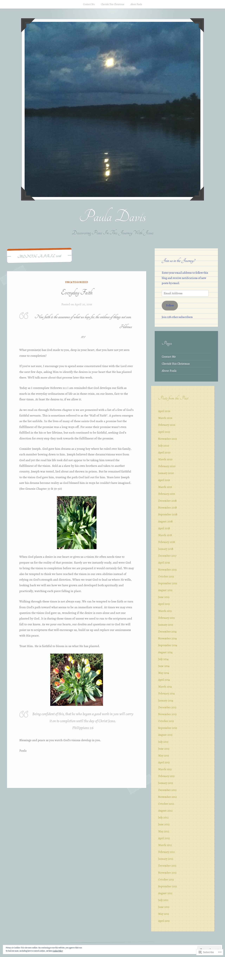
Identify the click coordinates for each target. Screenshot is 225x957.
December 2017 (167, 556)
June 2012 (164, 824)
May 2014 (163, 673)
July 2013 (163, 742)
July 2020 (163, 446)
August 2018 (165, 521)
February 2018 (166, 542)
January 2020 (166, 473)
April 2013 (164, 762)
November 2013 (167, 714)
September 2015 (167, 583)
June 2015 (163, 597)
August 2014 (165, 652)
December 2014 (167, 632)
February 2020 (166, 466)
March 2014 (165, 687)
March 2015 (165, 611)
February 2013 (166, 776)
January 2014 (165, 700)
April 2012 (164, 838)
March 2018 (165, 535)
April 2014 (164, 680)
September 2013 (167, 728)
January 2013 (165, 783)
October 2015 (166, 576)
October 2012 (166, 804)
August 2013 (165, 735)
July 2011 (163, 900)
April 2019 (164, 480)
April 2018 (164, 528)
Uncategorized (76, 282)
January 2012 (165, 859)
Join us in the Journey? (178, 260)
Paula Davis (112, 217)
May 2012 (163, 831)
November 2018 (167, 508)
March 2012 (165, 845)
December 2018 (167, 501)
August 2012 (165, 811)
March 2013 (165, 769)
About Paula (136, 4)
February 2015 (166, 618)
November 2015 (167, 570)
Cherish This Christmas (112, 4)
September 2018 (167, 514)
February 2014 (166, 693)
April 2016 (164, 563)
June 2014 (163, 666)
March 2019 (165, 487)
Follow (170, 305)
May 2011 (163, 914)
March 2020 (165, 459)
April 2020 (164, 452)
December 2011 (167, 866)
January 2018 (165, 549)
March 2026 (165, 418)
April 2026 (164, 411)
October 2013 (166, 721)
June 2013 (163, 749)
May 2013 (163, 756)
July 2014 (163, 659)
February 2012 (166, 852)
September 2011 (167, 886)
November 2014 (167, 638)
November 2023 (167, 439)
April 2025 (164, 432)
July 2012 (163, 817)
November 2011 (167, 873)
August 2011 (165, 893)
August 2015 (165, 590)
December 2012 (167, 790)
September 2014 (167, 645)
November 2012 (167, 797)
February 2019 (166, 494)
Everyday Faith (76, 292)
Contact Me (89, 4)
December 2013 (167, 707)
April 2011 (164, 921)
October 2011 (166, 880)
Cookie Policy (58, 950)
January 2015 (165, 625)
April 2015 (164, 604)
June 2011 (163, 907)
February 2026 (166, 425)
